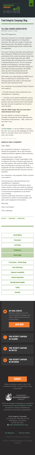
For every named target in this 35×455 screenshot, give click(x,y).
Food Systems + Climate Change (17, 262)
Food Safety (17, 245)
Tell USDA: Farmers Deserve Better (14, 29)
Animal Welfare (17, 235)
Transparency (12, 218)
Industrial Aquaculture (17, 277)
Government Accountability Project (18, 405)
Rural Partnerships (17, 267)
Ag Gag (17, 287)
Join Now (19, 324)
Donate (17, 379)
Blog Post (3, 218)
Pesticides (17, 292)
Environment (17, 240)
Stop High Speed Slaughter (17, 282)
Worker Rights (21, 218)
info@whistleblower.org (18, 425)
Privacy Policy (24, 433)
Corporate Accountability (17, 272)
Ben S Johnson (17, 441)
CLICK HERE (6, 129)
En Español (9, 433)
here (10, 121)
